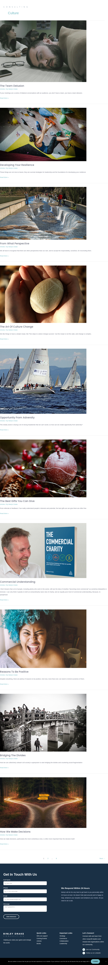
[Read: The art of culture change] (43, 294)
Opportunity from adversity (17, 417)
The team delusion (12, 86)
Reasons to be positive (14, 672)
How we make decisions (15, 831)
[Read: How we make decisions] (43, 802)
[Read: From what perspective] (43, 213)
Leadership (63, 943)
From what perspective (14, 243)
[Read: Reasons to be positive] (43, 638)
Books (39, 943)
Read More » (4, 98)
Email (5, 896)
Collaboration (64, 941)
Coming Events (42, 938)
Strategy (62, 936)
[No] (106, 961)
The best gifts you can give (17, 501)
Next (102, 858)
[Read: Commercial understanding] (43, 550)
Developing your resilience (17, 165)
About (102, 5)
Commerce (63, 938)
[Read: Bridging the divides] (43, 722)
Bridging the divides (13, 755)
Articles (2, 89)
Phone (5, 888)
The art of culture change (16, 327)
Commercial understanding (17, 582)
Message (6, 904)
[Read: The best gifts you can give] (43, 468)
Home (55, 5)
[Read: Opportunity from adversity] (43, 381)
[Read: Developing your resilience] (43, 134)
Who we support (42, 936)
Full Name (6, 880)
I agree (95, 961)
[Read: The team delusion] (43, 51)
